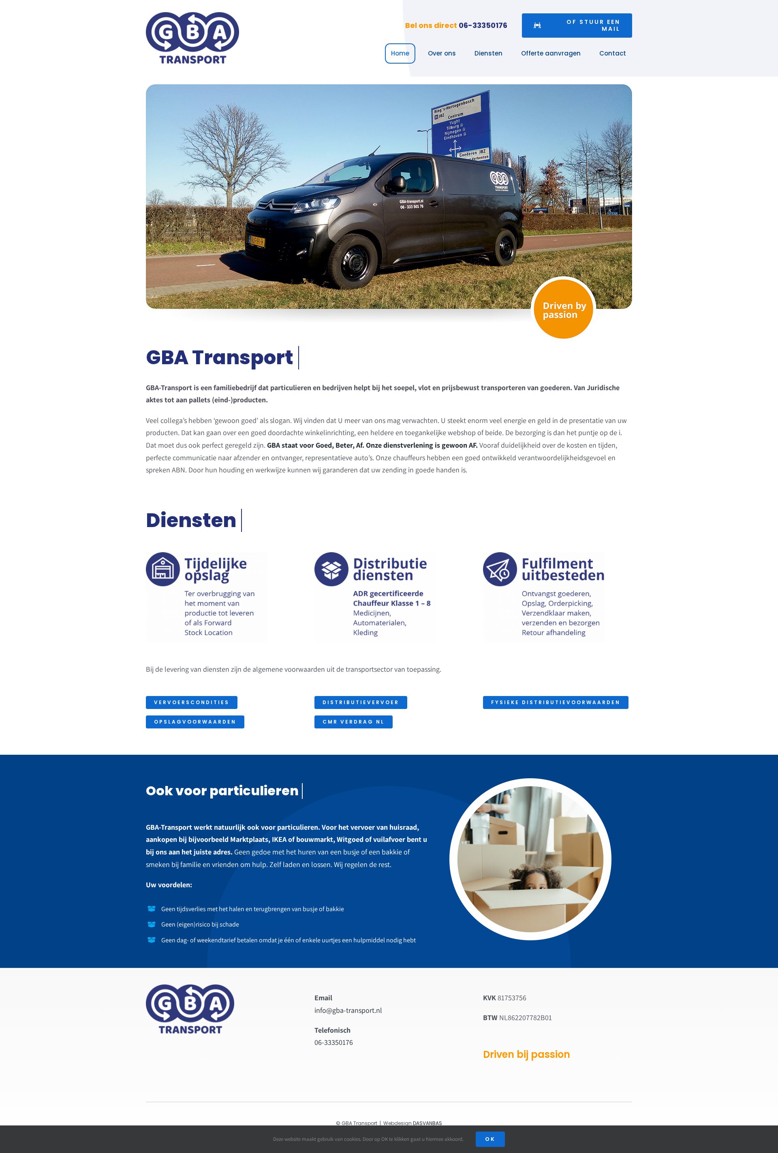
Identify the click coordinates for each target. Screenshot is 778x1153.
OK (490, 1139)
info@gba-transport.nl (348, 1010)
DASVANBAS (427, 1123)
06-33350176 (483, 25)
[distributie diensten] (375, 555)
